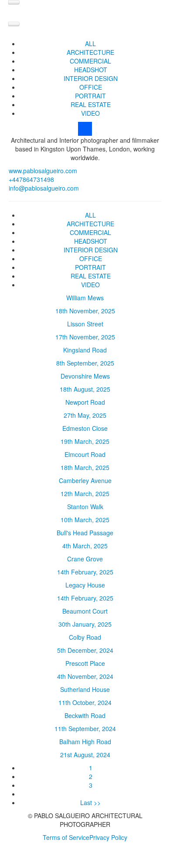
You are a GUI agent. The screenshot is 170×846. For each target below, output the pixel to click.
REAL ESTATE (91, 104)
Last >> (90, 802)
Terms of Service (66, 837)
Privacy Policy (108, 837)
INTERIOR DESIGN (91, 78)
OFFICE (90, 87)
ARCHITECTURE (90, 52)
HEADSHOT (90, 69)
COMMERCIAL (90, 61)
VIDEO (90, 113)
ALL (90, 43)
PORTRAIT (90, 95)
